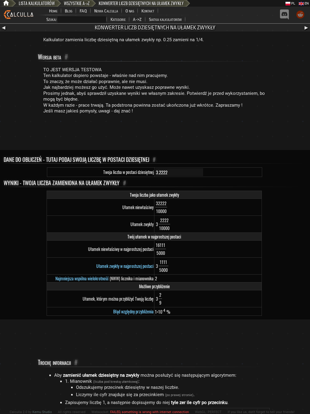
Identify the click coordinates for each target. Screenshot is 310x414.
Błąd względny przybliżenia (133, 311)
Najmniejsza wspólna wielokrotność (82, 278)
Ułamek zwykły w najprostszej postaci (124, 266)
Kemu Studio (42, 412)
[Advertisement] (155, 133)
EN (306, 3)
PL (292, 3)
